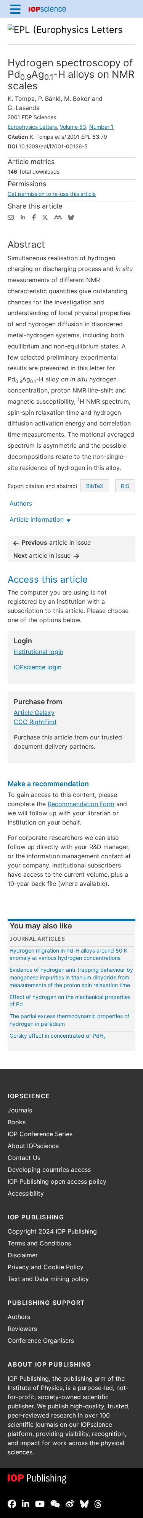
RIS (125, 486)
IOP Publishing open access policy (57, 1181)
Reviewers (22, 1328)
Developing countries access (49, 1169)
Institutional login (38, 652)
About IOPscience (33, 1146)
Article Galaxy (34, 712)
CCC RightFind (35, 722)
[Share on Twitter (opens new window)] (45, 216)
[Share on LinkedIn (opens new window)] (23, 216)
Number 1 (101, 126)
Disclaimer (23, 1255)
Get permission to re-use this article (52, 194)
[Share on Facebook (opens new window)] (34, 216)
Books (17, 1122)
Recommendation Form (81, 804)
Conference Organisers (41, 1340)
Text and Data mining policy (48, 1279)
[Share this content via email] (11, 216)
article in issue (56, 542)
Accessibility (26, 1193)
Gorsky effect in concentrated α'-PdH (58, 1035)
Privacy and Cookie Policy (46, 1267)
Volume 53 (73, 126)
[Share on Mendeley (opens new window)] (58, 216)
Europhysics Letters (32, 126)
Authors (19, 1317)
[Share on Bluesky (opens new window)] (71, 216)
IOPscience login (37, 667)
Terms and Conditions (39, 1243)
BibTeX (94, 486)
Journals (20, 1110)
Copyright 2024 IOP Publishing (52, 1231)
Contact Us (24, 1158)
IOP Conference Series (40, 1134)
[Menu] (15, 9)
